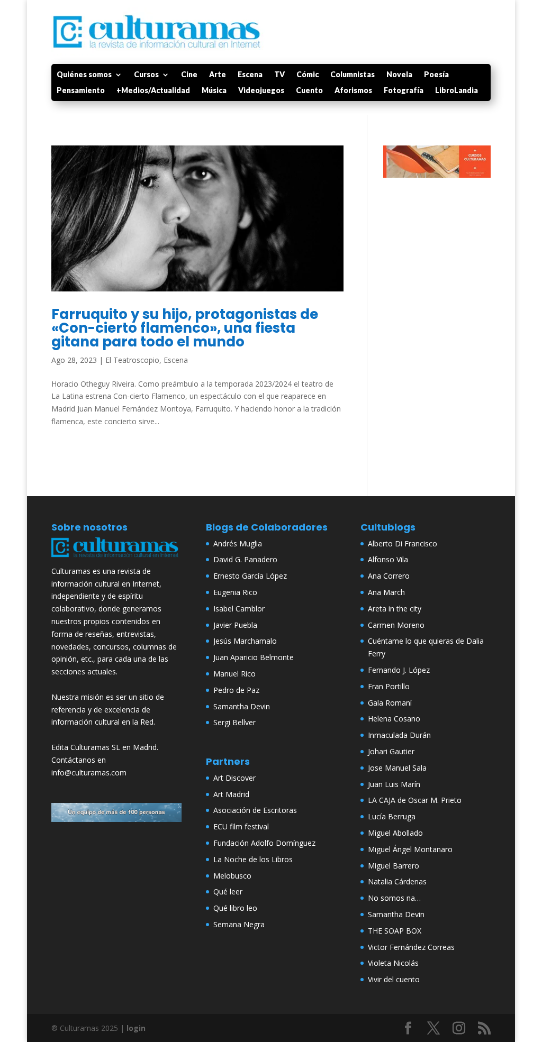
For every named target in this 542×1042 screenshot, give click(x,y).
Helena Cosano (394, 719)
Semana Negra (239, 924)
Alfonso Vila (388, 559)
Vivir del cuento (394, 979)
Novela (399, 75)
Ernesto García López (250, 576)
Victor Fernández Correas (411, 947)
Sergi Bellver (234, 722)
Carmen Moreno (396, 625)
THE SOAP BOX (394, 931)
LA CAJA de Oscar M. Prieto (415, 800)
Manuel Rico (234, 674)
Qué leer (227, 891)
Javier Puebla (235, 625)
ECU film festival (241, 826)
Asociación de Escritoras (255, 810)
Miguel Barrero (393, 866)
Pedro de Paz (236, 690)
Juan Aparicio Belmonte (253, 657)
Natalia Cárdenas (397, 881)
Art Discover (234, 778)
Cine (189, 75)
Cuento (309, 91)
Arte (217, 75)
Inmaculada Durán (399, 735)
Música (214, 91)
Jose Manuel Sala (397, 768)
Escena (250, 75)
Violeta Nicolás (393, 963)
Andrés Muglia (237, 543)
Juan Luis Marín (394, 784)
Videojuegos (261, 91)
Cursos (146, 75)
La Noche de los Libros (253, 859)
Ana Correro (389, 576)
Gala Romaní (390, 703)
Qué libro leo (235, 908)
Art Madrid (231, 794)
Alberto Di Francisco (402, 543)
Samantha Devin (241, 706)
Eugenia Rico (235, 592)
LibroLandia (456, 91)
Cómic (307, 75)
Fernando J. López (399, 670)
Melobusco (232, 876)
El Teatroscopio (132, 360)
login (136, 1028)
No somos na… (394, 898)
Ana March (386, 592)
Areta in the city (394, 609)
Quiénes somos (84, 75)
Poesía (436, 75)
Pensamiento (81, 91)
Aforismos (353, 91)
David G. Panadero (245, 559)
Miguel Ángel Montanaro (410, 849)
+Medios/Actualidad (153, 91)
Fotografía (403, 91)
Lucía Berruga (391, 816)
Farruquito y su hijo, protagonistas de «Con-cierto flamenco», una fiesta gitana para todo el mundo (184, 328)
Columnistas (352, 75)
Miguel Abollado (395, 833)
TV (279, 75)
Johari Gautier (391, 751)
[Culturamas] (116, 558)
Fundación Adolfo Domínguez (264, 843)
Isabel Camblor (239, 609)
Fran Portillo (389, 686)
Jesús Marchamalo (245, 641)
